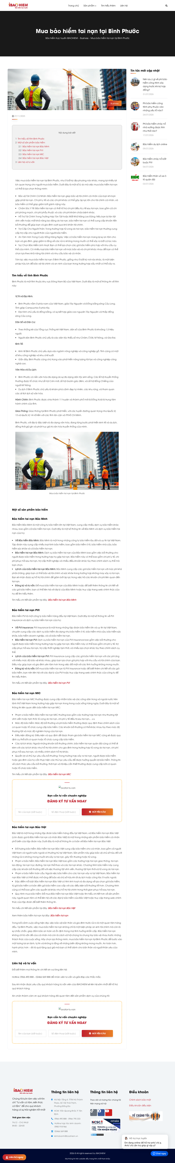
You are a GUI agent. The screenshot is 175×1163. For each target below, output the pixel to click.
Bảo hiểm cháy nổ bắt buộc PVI (154, 160)
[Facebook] (101, 1112)
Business (84, 37)
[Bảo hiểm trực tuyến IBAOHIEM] (18, 5)
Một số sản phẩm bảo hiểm (30, 142)
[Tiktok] (93, 1112)
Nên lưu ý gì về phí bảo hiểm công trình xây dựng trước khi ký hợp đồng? (155, 84)
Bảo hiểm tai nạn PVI (31, 150)
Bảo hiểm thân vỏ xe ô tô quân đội (154, 177)
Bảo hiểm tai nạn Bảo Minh (34, 146)
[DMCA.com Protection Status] (97, 1134)
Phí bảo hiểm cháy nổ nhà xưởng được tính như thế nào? (154, 127)
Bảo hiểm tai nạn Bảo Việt (33, 158)
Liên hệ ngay (16, 1157)
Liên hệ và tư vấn (25, 162)
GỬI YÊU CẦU (99, 811)
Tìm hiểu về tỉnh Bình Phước (29, 138)
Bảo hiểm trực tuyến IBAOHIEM (62, 37)
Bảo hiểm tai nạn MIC (31, 154)
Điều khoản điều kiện (140, 1105)
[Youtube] (108, 1112)
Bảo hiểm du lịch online (155, 144)
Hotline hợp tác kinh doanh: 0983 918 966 (68, 1125)
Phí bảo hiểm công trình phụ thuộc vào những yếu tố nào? (153, 107)
